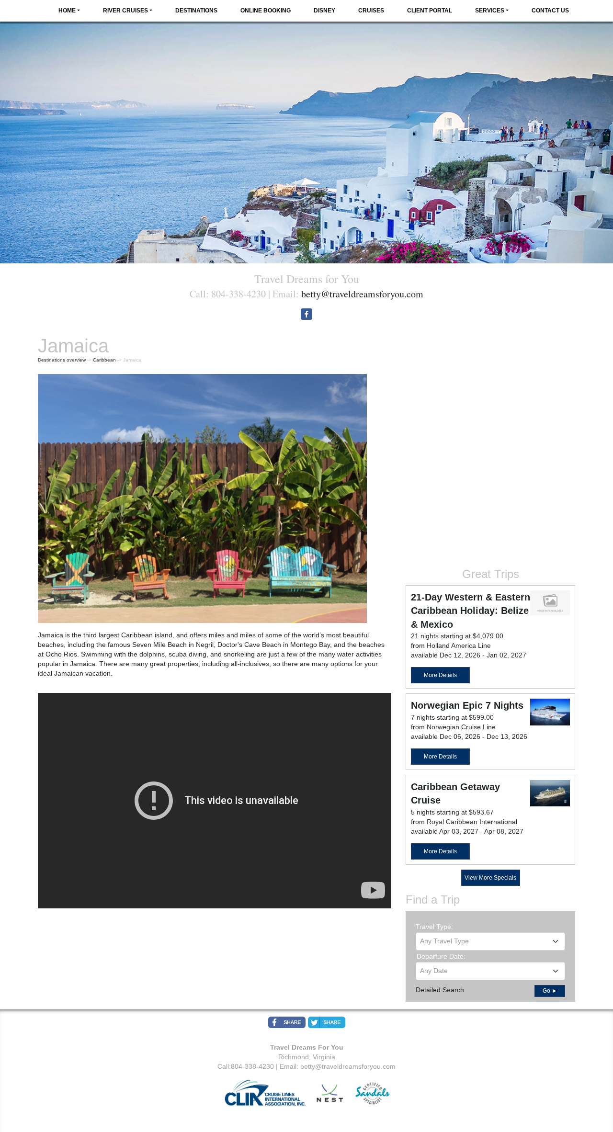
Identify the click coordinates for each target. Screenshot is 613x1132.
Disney (324, 10)
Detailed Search (440, 990)
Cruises (371, 10)
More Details (440, 675)
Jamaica (50, 635)
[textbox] (490, 941)
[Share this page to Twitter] (326, 1022)
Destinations (196, 10)
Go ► (550, 990)
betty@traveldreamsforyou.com (362, 293)
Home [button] (67, 10)
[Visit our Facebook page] (306, 314)
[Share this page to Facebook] (287, 1022)
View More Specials (490, 877)
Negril (205, 644)
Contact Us (550, 10)
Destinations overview (62, 359)
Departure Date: (441, 956)
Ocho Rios (61, 654)
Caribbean (104, 359)
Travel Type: (434, 926)
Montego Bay (310, 644)
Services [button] (489, 10)
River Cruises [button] (125, 10)
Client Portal (429, 10)
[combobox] (490, 941)
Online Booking (265, 10)
